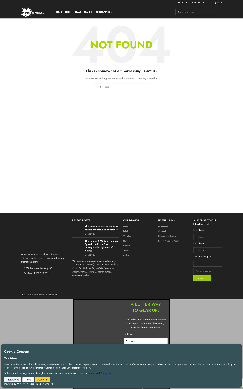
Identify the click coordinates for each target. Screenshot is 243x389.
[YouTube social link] (172, 247)
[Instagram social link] (166, 247)
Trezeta (126, 250)
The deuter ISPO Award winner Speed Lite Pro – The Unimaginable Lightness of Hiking (101, 246)
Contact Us (162, 231)
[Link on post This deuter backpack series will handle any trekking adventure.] (77, 229)
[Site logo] (33, 11)
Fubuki (126, 231)
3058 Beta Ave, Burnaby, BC (38, 268)
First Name (198, 230)
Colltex (126, 255)
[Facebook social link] (161, 247)
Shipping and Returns (167, 236)
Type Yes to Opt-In (202, 256)
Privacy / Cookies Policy (168, 240)
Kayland (126, 245)
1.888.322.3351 (42, 273)
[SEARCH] (219, 12)
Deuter (126, 226)
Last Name (198, 243)
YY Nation (127, 236)
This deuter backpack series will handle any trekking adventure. (102, 228)
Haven (126, 240)
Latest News (163, 226)
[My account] (208, 3)
